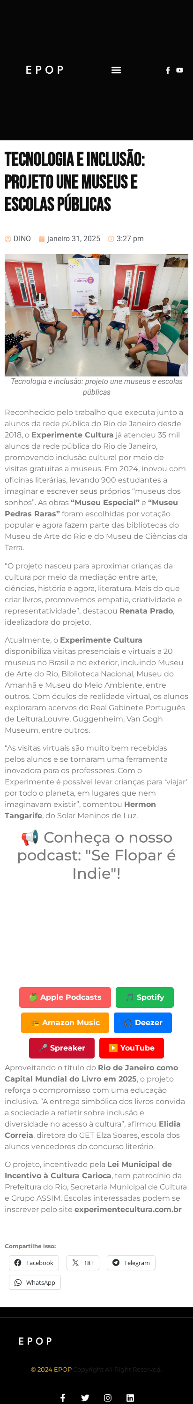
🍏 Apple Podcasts (65, 997)
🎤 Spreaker (61, 1047)
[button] (116, 70)
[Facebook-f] (167, 70)
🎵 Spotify (144, 997)
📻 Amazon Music (65, 1022)
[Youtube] (179, 70)
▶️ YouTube (132, 1047)
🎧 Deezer (143, 1022)
